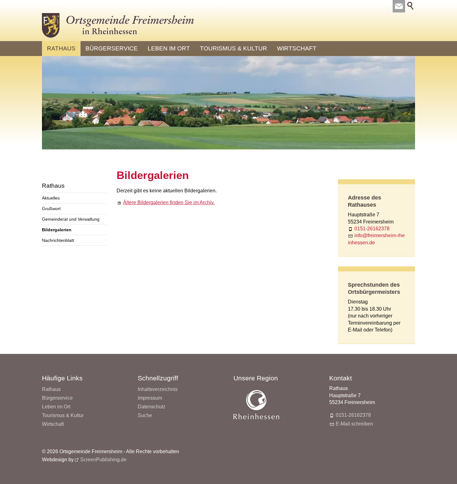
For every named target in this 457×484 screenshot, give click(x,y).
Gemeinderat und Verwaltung (70, 219)
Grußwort (51, 208)
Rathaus (61, 48)
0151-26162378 (372, 228)
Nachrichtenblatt (58, 240)
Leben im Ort (169, 48)
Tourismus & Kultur (233, 48)
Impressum (150, 398)
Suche (145, 415)
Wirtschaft (296, 48)
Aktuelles (51, 197)
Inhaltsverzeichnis (158, 389)
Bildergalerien (57, 229)
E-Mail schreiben (354, 423)
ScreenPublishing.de (103, 459)
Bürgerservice (111, 48)
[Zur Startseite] (118, 25)
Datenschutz (151, 406)
